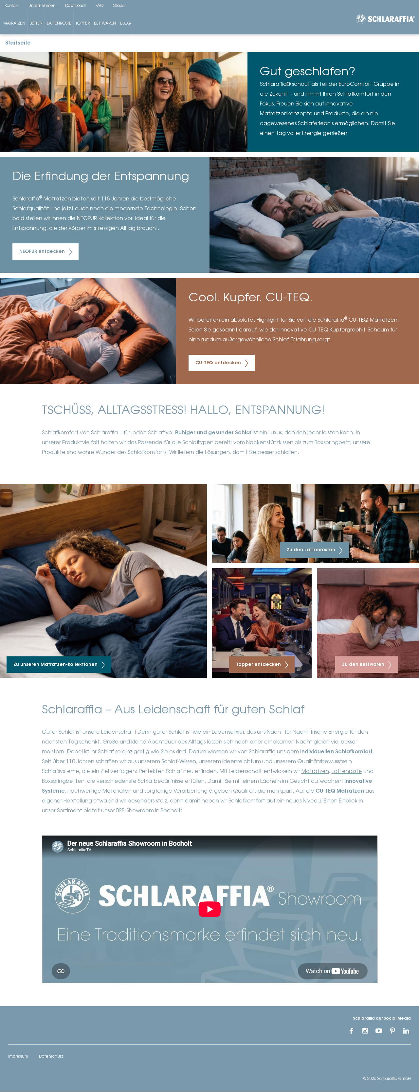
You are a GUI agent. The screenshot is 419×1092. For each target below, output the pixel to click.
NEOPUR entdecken (42, 252)
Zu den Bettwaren (364, 665)
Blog (125, 24)
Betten (36, 24)
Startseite (18, 43)
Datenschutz (51, 1057)
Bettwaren (105, 24)
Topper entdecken (259, 665)
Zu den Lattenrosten (312, 550)
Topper (83, 24)
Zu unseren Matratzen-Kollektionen (56, 665)
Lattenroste (59, 24)
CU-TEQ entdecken (218, 363)
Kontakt (12, 6)
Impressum (18, 1057)
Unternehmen (42, 6)
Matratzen (14, 24)
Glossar (119, 6)
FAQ (99, 6)
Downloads (75, 6)
